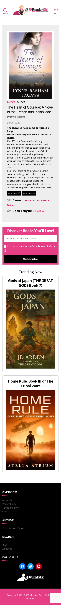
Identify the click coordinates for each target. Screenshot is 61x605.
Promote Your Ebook (13, 528)
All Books (7, 549)
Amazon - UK (29, 193)
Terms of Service (11, 508)
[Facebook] (22, 566)
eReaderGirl (36, 594)
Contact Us (8, 511)
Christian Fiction (31, 200)
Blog (4, 545)
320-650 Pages (39, 211)
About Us (7, 500)
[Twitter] (30, 566)
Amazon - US (14, 193)
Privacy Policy (9, 504)
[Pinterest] (39, 566)
